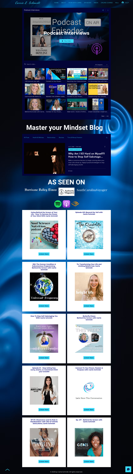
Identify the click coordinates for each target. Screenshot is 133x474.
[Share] (103, 10)
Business (61, 137)
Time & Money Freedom (74, 137)
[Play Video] (34, 75)
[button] (107, 138)
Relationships (51, 137)
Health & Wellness (38, 137)
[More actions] (105, 147)
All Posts (26, 137)
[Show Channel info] (107, 10)
